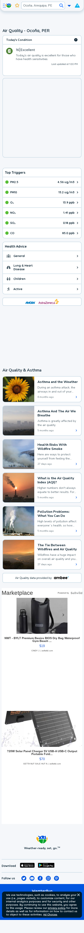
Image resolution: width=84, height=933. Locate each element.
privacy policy (56, 908)
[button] (78, 895)
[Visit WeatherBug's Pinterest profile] (56, 878)
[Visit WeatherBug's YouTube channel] (32, 878)
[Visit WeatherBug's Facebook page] (40, 878)
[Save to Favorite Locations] (17, 5)
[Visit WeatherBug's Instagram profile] (48, 878)
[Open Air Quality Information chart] (76, 39)
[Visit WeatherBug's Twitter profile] (23, 878)
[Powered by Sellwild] (76, 593)
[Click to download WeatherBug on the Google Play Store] (46, 866)
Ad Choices (50, 914)
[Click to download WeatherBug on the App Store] (27, 866)
